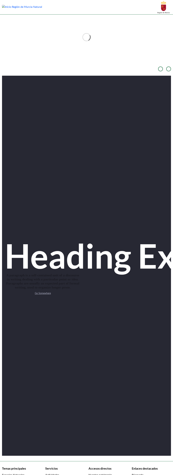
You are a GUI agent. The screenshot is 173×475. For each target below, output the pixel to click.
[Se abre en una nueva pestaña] (163, 7)
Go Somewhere (43, 293)
